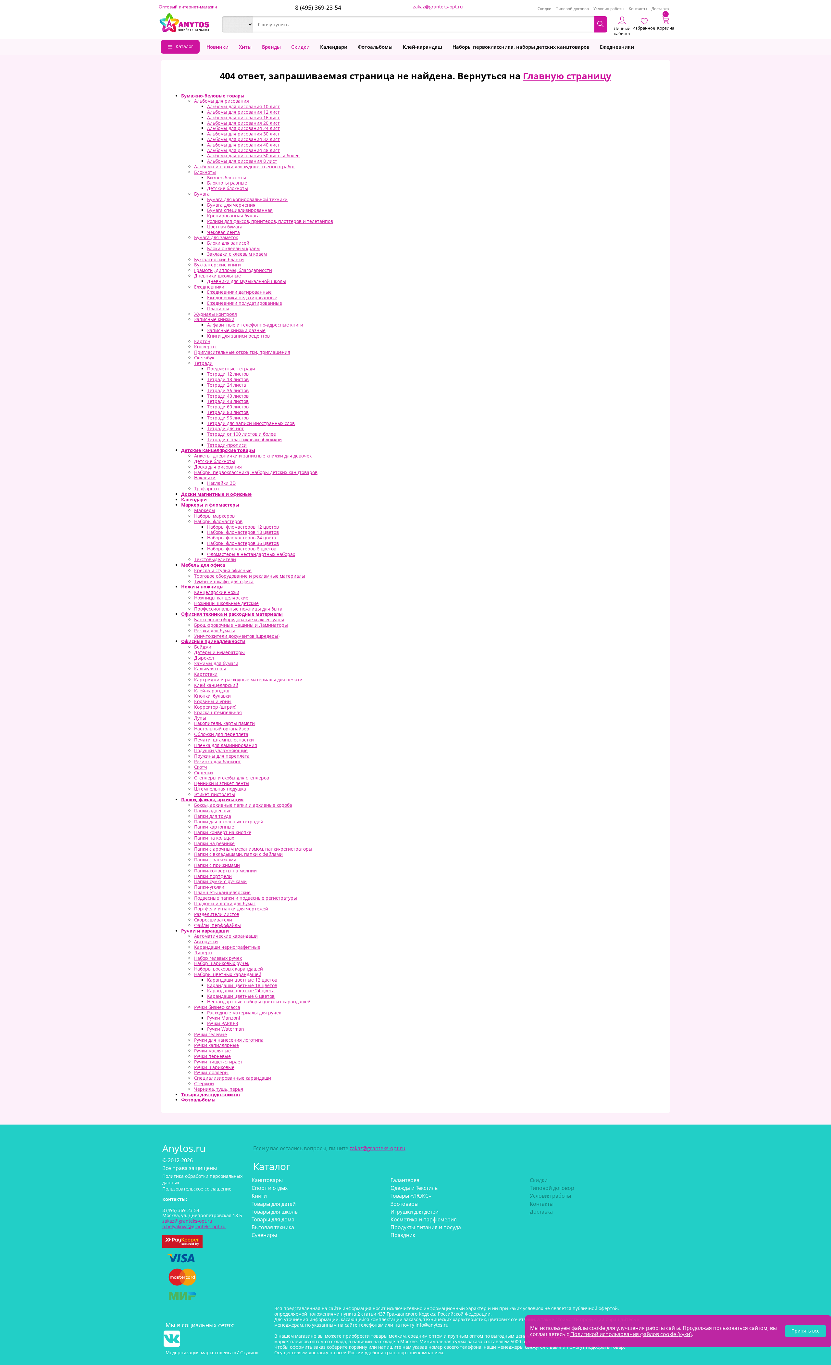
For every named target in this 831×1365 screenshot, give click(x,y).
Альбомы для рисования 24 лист (243, 128)
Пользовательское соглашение (196, 1189)
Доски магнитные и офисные (216, 494)
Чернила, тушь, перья (218, 1089)
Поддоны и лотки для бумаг (224, 903)
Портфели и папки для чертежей (231, 909)
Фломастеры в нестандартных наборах (251, 554)
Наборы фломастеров (218, 521)
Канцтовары (267, 1180)
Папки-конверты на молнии (225, 871)
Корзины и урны (212, 701)
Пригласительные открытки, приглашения (242, 352)
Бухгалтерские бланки (219, 259)
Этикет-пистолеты (214, 794)
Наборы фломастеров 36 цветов (243, 543)
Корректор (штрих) (215, 707)
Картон (202, 341)
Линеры (203, 952)
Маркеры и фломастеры (210, 505)
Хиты (245, 47)
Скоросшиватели (213, 920)
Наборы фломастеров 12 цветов (243, 527)
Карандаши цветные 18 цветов (242, 985)
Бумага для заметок (216, 237)
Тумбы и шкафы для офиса (224, 581)
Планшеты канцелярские (222, 892)
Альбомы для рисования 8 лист (242, 161)
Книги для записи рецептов (238, 336)
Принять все (805, 1331)
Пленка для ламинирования (225, 745)
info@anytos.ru (432, 1325)
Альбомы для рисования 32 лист (243, 139)
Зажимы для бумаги (216, 663)
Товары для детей (274, 1203)
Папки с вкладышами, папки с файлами (238, 854)
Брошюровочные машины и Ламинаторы (241, 625)
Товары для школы (275, 1211)
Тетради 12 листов (228, 374)
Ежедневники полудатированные (244, 303)
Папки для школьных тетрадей (228, 821)
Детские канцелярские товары (218, 450)
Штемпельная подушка (220, 789)
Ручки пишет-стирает (218, 1062)
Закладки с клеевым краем (237, 254)
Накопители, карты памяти (224, 723)
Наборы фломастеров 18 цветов (243, 532)
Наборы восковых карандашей (228, 969)
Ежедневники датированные (239, 292)
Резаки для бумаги (214, 630)
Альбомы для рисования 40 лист (243, 145)
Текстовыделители (215, 559)
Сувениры (264, 1235)
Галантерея (405, 1180)
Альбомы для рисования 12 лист (243, 112)
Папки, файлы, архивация (212, 799)
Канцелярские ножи (216, 592)
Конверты (205, 346)
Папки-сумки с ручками (220, 881)
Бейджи (202, 647)
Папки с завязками (215, 859)
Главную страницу (567, 76)
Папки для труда (212, 816)
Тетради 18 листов (228, 379)
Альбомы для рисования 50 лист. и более (253, 155)
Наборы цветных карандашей (227, 974)
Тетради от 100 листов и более (241, 434)
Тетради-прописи (227, 445)
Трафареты (206, 488)
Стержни (204, 1083)
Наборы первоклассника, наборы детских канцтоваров (521, 47)
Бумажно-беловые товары (212, 96)
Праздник (403, 1235)
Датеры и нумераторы (219, 652)
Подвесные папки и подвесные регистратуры (245, 898)
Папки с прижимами (217, 865)
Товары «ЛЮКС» (411, 1195)
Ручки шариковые (214, 1067)
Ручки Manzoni (223, 1018)
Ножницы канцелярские (221, 598)
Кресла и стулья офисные (223, 570)
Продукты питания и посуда (426, 1227)
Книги (259, 1195)
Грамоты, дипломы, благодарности (233, 270)
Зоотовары (404, 1203)
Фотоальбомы (375, 47)
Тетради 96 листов (228, 418)
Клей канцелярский (216, 685)
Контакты (638, 8)
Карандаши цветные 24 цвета (241, 990)
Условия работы (608, 8)
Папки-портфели (213, 876)
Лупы (200, 718)
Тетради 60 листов (228, 407)
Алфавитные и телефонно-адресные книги (255, 325)
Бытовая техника (273, 1227)
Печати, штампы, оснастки (224, 740)
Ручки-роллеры (211, 1072)
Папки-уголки (209, 887)
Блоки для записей (228, 243)
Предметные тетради (231, 369)
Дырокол (204, 658)
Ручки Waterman (225, 1029)
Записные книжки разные (236, 330)
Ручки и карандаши (205, 931)
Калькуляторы (210, 668)
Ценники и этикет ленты (221, 783)
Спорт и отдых (270, 1187)
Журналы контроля (215, 314)
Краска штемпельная (218, 712)
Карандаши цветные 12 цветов (242, 980)
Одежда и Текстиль (414, 1187)
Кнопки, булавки (212, 696)
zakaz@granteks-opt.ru (438, 7)
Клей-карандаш (422, 47)
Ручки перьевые (212, 1056)
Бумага (202, 194)
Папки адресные (212, 810)
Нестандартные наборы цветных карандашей (259, 1001)
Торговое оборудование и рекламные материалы (249, 576)
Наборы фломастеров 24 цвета (241, 537)
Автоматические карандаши (226, 936)
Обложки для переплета (221, 734)
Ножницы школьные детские (226, 603)
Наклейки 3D (221, 483)
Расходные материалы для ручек (244, 1013)
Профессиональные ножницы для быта (238, 609)
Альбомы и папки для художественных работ (244, 166)
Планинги (218, 308)
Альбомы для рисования (221, 101)
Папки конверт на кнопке (222, 832)
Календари (333, 47)
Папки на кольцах (214, 838)
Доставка (660, 8)
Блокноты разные (227, 183)
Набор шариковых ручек (221, 963)
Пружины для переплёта (222, 756)
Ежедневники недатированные (242, 297)
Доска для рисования (218, 467)
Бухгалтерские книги (217, 265)
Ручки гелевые (210, 1034)
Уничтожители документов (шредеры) (236, 636)
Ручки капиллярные (216, 1045)
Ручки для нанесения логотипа (229, 1040)
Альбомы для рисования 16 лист (243, 117)
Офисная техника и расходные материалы (232, 614)
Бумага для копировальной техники (247, 199)
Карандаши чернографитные (227, 947)
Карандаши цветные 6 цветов (241, 996)
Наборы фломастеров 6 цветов (241, 549)
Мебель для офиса (203, 565)
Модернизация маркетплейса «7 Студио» (212, 1352)
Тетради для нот (225, 428)
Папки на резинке (214, 843)
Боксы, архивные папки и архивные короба (243, 805)
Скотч (200, 767)
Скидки (545, 8)
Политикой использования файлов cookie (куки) (631, 1334)
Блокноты (205, 172)
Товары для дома (273, 1219)
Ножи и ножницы (202, 587)
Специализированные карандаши (232, 1078)
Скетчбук (204, 357)
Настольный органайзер (221, 729)
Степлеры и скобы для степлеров (231, 778)
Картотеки (205, 674)
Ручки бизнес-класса (217, 1007)
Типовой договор (572, 8)
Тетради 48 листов (228, 401)
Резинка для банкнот (217, 761)
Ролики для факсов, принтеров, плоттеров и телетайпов (270, 221)
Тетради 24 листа (226, 385)
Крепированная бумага (233, 215)
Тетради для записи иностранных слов (251, 423)
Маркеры (204, 510)
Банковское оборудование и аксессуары (239, 619)
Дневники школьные (217, 276)
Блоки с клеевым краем (233, 248)
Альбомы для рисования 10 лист (243, 106)
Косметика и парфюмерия (424, 1219)
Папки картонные (214, 827)
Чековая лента (223, 232)
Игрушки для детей (415, 1211)
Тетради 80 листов (228, 412)
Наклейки (205, 477)
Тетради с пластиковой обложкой (244, 439)
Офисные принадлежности (213, 641)
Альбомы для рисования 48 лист (243, 150)
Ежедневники (617, 47)
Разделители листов (216, 914)
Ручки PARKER (222, 1023)
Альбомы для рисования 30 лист (243, 134)
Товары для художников (210, 1094)
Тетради (203, 363)
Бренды (271, 47)
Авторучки (206, 941)
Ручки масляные (212, 1051)
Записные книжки (214, 319)
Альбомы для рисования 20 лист (243, 123)
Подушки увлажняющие (221, 750)
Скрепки (203, 772)
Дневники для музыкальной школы (246, 281)
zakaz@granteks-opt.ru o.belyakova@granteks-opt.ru (194, 1224)
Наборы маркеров (214, 516)
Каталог (184, 46)
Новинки (217, 47)
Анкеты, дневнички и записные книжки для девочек (253, 456)
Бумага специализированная (240, 210)
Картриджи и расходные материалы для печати (248, 679)
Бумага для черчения (231, 205)
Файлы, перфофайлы (217, 925)
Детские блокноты (227, 188)
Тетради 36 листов (228, 390)
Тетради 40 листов (228, 396)
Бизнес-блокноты (226, 177)
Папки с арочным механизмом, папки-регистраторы (253, 849)
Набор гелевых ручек (218, 958)
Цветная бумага (224, 227)
